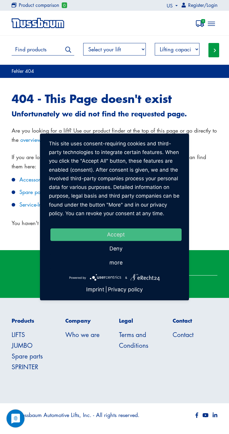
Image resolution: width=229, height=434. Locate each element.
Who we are (82, 334)
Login (212, 5)
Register (196, 5)
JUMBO (22, 345)
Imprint (95, 290)
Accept (116, 234)
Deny (116, 248)
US (170, 5)
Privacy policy (125, 290)
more (116, 262)
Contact (183, 334)
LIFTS (18, 334)
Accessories (33, 179)
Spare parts (32, 192)
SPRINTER (25, 367)
